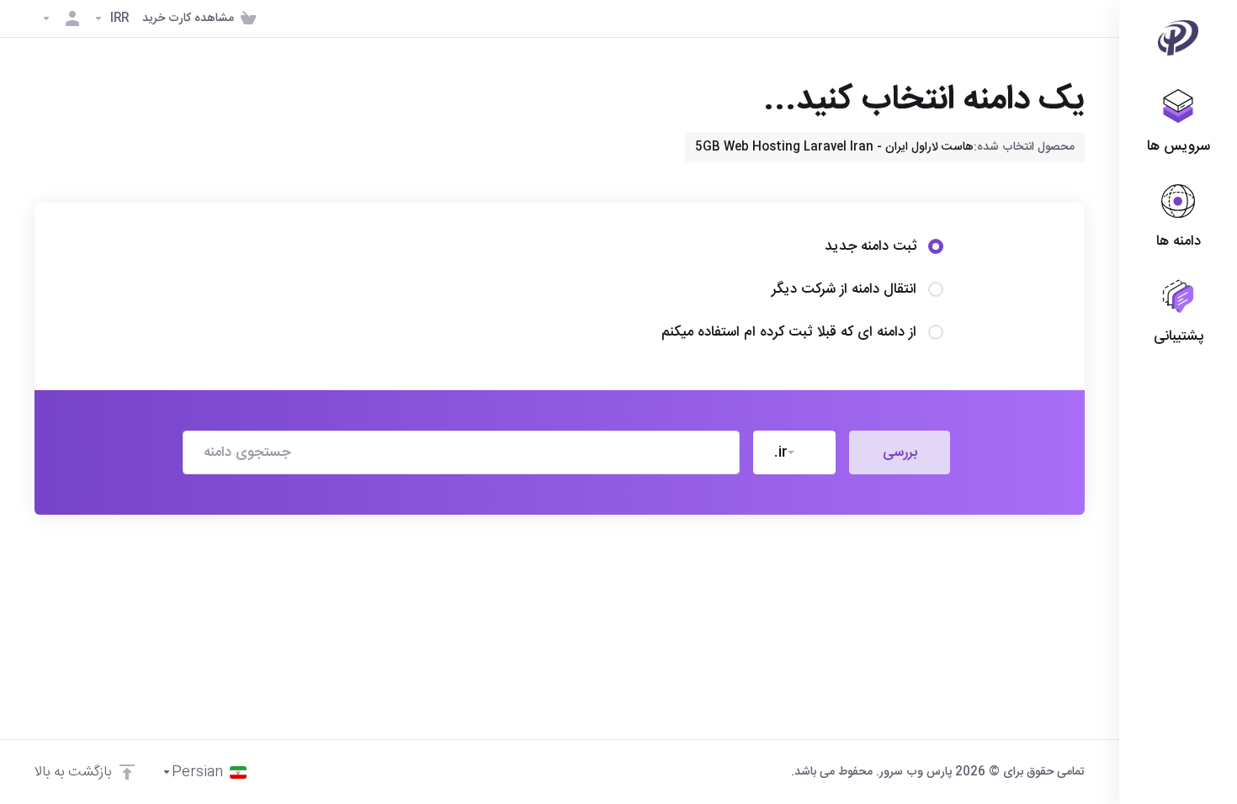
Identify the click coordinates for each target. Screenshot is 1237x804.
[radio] (935, 246)
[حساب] (61, 18)
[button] (794, 452)
